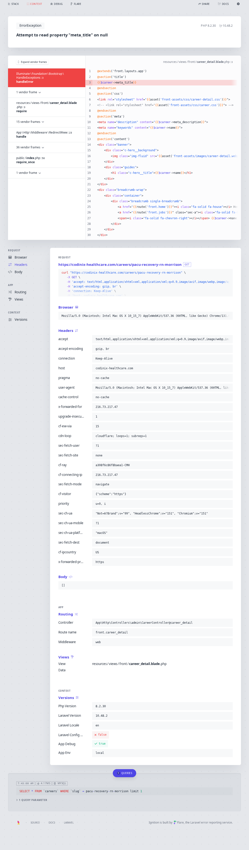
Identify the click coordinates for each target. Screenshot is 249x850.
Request (14, 250)
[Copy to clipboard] (228, 272)
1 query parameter (33, 800)
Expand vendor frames (34, 62)
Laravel (69, 822)
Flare (180, 822)
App (10, 285)
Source (35, 822)
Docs (52, 822)
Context (14, 312)
